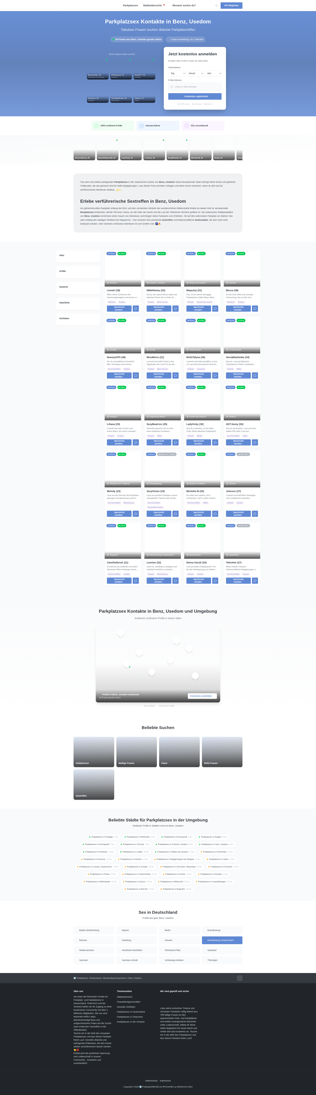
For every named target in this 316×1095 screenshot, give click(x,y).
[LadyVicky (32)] (189, 648)
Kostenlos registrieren (196, 96)
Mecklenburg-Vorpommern (114, 978)
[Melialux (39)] (176, 640)
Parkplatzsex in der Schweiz (131, 1022)
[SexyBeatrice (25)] (195, 675)
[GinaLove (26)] (127, 664)
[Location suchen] (216, 5)
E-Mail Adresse (175, 80)
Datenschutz (151, 1080)
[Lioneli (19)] (139, 652)
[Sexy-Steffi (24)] (120, 633)
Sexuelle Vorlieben (126, 1007)
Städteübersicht (124, 997)
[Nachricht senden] (136, 308)
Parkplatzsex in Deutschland (131, 1012)
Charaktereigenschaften (128, 1002)
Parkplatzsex (130, 5)
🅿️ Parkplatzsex (81, 978)
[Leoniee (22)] (170, 660)
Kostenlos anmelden (201, 696)
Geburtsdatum (174, 67)
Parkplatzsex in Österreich (130, 1017)
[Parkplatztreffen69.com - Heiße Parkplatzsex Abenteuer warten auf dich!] (94, 5)
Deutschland (95, 978)
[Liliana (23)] (151, 672)
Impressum (165, 1080)
